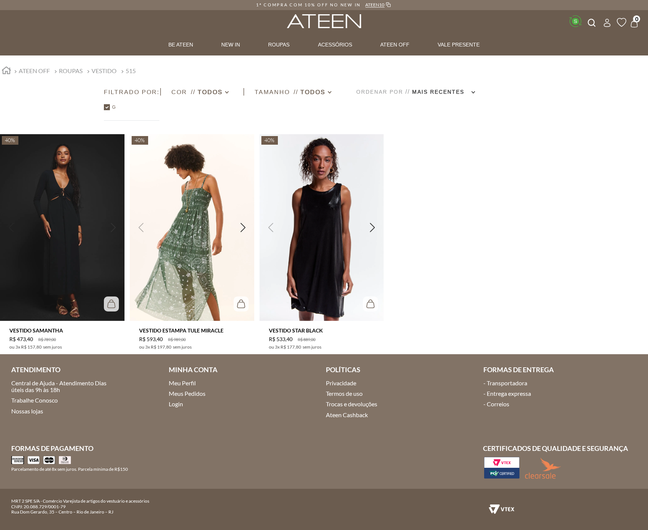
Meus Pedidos (187, 393)
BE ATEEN (180, 45)
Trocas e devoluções (351, 403)
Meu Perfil (182, 382)
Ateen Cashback (347, 414)
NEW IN (230, 45)
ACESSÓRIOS (335, 45)
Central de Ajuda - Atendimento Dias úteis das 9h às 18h (58, 386)
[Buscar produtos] (591, 22)
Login (176, 403)
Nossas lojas (27, 411)
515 (131, 70)
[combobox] (591, 22)
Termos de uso (344, 393)
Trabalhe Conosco (34, 400)
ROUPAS (279, 45)
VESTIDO (104, 70)
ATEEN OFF (395, 45)
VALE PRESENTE (459, 45)
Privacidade (341, 382)
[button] (131, 92)
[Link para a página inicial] (6, 71)
